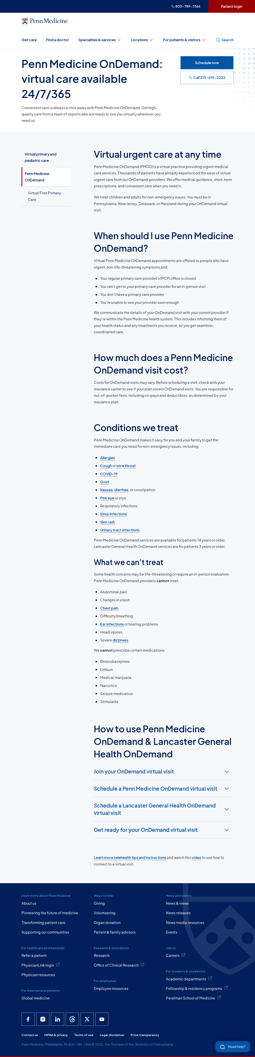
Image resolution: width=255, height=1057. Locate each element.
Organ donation (107, 922)
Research (102, 955)
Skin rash (107, 522)
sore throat (126, 465)
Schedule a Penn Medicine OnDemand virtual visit (155, 788)
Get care (29, 39)
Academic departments (186, 979)
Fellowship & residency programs (194, 988)
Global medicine (36, 998)
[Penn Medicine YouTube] (101, 1019)
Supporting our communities (45, 932)
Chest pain (109, 608)
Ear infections (112, 624)
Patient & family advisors (115, 932)
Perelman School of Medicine (190, 998)
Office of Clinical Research (116, 965)
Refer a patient (34, 955)
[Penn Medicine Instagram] (42, 1019)
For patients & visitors (181, 39)
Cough (106, 465)
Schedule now (207, 62)
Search (227, 39)
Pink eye (107, 498)
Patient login (231, 6)
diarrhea (121, 489)
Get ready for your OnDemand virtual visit (146, 829)
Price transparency (145, 1035)
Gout (104, 481)
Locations (139, 39)
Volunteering (105, 912)
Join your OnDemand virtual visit (134, 771)
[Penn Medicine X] (87, 1019)
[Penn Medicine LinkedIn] (57, 1019)
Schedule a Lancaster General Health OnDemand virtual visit (155, 809)
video (196, 857)
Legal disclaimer (112, 1035)
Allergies (107, 457)
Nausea (106, 489)
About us (29, 903)
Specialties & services (97, 39)
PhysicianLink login (38, 965)
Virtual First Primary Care (44, 196)
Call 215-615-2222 (209, 77)
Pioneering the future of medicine (50, 912)
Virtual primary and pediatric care (40, 157)
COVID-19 (109, 473)
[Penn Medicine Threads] (72, 1019)
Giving (99, 903)
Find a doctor (57, 39)
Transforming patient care (43, 922)
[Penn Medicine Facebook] (28, 1019)
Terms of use (83, 1035)
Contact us (30, 1035)
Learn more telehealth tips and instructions (130, 857)
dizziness (120, 640)
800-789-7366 (187, 6)
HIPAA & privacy (56, 1035)
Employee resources (111, 988)
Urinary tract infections (119, 530)
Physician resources (38, 974)
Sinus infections (113, 513)
